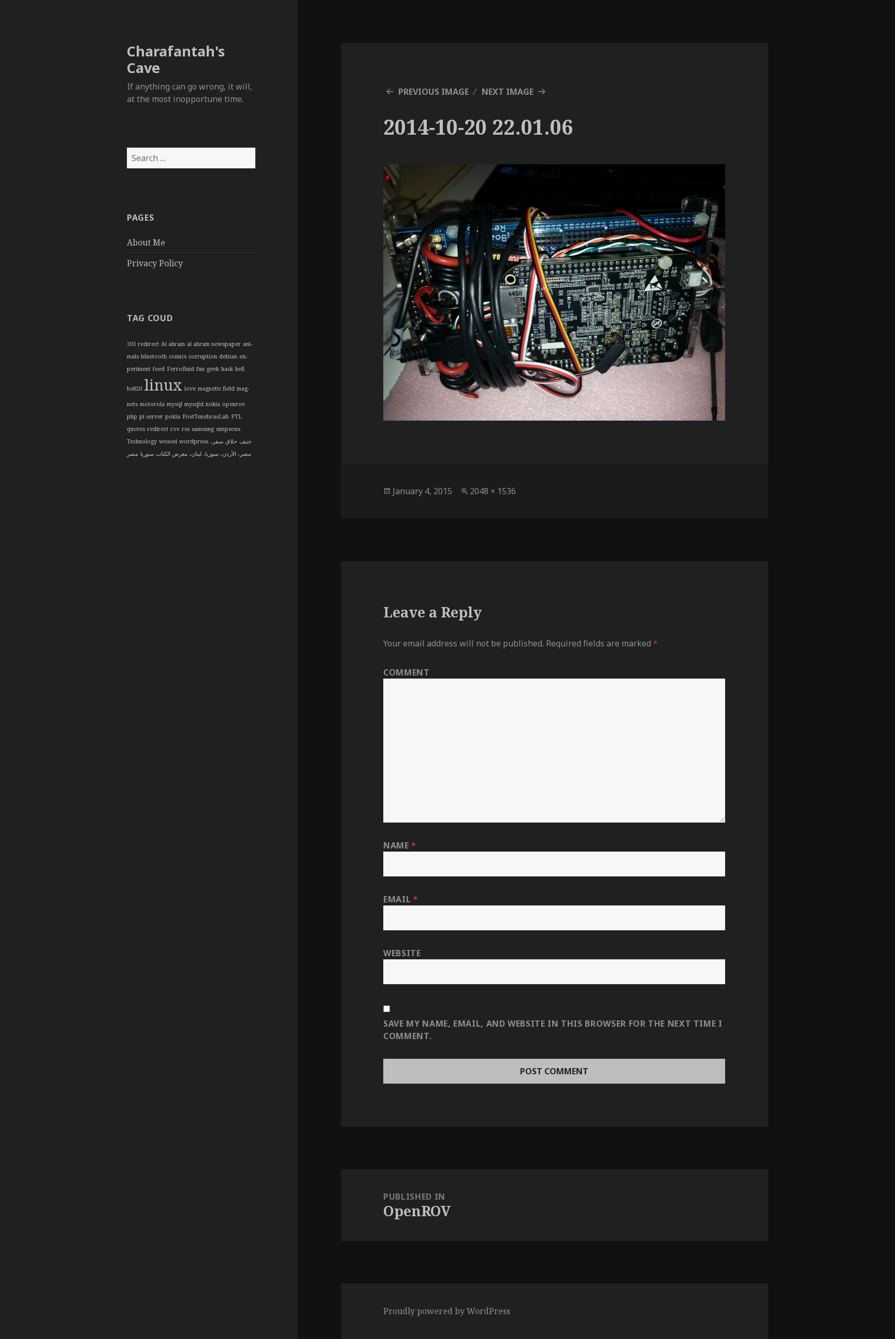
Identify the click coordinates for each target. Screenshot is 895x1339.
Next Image (507, 91)
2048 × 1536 (493, 491)
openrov (233, 404)
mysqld (194, 404)
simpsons (228, 429)
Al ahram (173, 344)
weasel (168, 441)
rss (186, 429)
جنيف (245, 441)
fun (200, 368)
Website (402, 953)
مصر (132, 453)
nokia (213, 404)
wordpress (193, 441)
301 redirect (143, 344)
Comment (406, 672)
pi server (151, 416)
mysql (174, 404)
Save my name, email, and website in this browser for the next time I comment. (553, 1030)
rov (175, 429)
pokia (172, 416)
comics (177, 356)
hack (227, 368)
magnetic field (216, 388)
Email (400, 899)
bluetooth (154, 356)
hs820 (134, 388)
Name (399, 845)
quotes (136, 429)
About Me (146, 242)
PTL (236, 416)
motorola (152, 404)
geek (213, 368)
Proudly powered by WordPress (446, 1311)
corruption (203, 356)
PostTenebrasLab (205, 416)
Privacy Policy (155, 263)
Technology (142, 441)
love (190, 388)
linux (163, 385)
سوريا (147, 453)
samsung (203, 429)
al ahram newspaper (214, 344)
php (132, 416)
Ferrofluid (180, 368)
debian (228, 356)
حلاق (231, 441)
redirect (157, 429)
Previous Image (433, 91)
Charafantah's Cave (176, 59)
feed (159, 368)
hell (239, 368)
